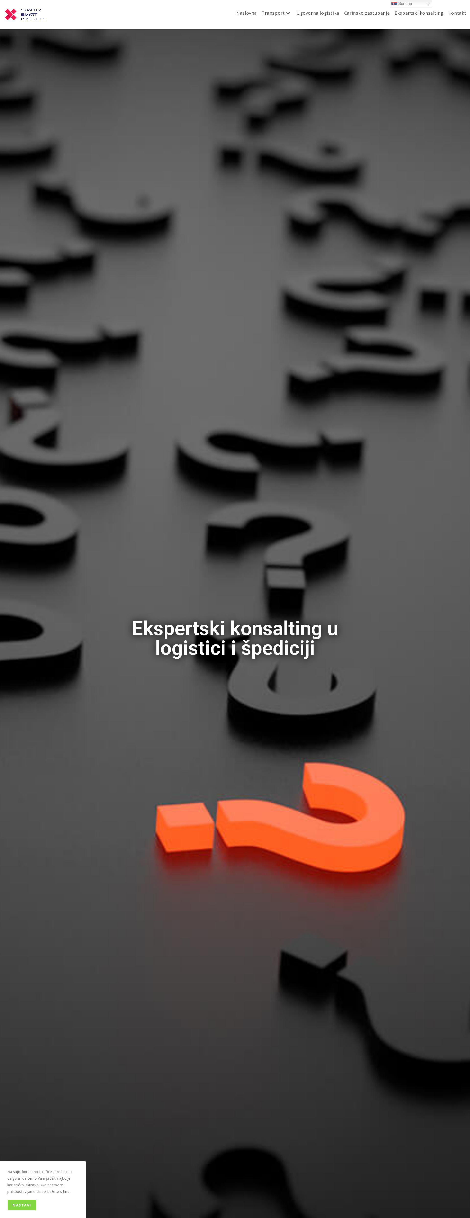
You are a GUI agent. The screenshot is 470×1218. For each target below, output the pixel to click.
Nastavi (21, 1205)
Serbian (404, 3)
